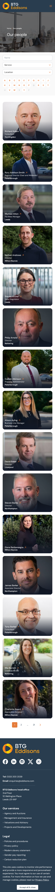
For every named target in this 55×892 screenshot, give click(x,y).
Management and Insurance (17, 818)
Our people (17, 28)
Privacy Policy (42, 879)
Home (9, 28)
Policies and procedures (15, 841)
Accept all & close (27, 887)
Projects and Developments (17, 827)
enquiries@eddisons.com (21, 781)
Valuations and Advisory (15, 822)
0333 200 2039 (14, 776)
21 (34, 724)
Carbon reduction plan (14, 859)
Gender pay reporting (14, 855)
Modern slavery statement (16, 850)
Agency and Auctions (14, 813)
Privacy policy (10, 845)
